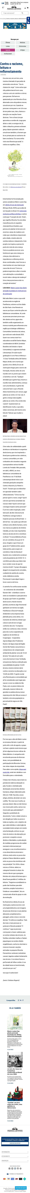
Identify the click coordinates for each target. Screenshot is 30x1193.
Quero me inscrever (15, 1143)
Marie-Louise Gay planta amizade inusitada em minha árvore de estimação (15, 291)
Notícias (22, 42)
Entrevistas (22, 46)
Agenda (8, 50)
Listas (8, 46)
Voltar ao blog (21, 1188)
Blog (5, 18)
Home (1, 18)
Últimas (8, 42)
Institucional (8, 54)
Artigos (22, 50)
